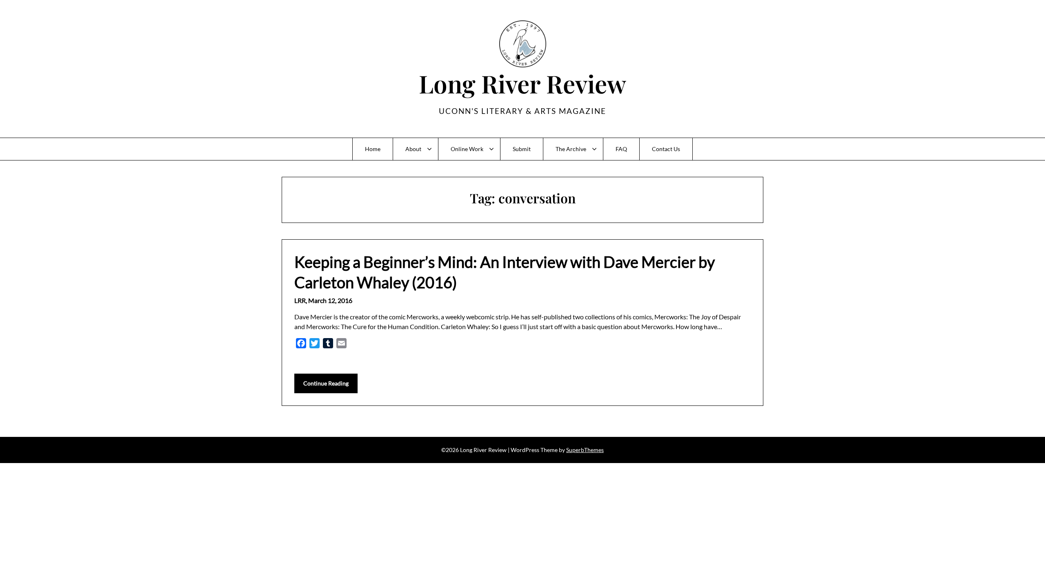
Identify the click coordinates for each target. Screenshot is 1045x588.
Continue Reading (326, 383)
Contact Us (666, 148)
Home (372, 148)
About (413, 148)
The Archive (571, 148)
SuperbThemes (585, 449)
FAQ (621, 148)
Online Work (467, 148)
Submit (522, 148)
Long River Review (522, 83)
